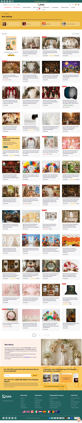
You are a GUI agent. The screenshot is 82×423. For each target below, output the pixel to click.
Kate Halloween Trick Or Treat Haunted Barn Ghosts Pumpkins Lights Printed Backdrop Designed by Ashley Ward (50, 76)
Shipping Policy (37, 401)
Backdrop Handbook (75, 407)
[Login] (72, 4)
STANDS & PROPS (64, 7)
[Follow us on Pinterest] (10, 1)
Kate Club (22, 401)
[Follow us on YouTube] (13, 1)
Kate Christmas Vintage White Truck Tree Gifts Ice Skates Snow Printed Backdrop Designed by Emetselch (30, 52)
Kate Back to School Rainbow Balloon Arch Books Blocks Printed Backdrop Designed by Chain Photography (50, 176)
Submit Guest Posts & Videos (55, 405)
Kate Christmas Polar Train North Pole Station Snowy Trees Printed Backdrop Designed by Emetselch (10, 226)
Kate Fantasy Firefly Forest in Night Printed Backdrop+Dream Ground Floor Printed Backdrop (70, 299)
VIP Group (22, 400)
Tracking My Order (24, 407)
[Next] (48, 335)
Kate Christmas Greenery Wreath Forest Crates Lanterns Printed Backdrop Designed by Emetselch (51, 275)
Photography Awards (54, 398)
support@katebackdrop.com (7, 400)
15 (45, 335)
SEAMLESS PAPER (26, 7)
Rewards (51, 400)
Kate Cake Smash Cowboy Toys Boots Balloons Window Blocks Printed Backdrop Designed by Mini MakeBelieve (51, 250)
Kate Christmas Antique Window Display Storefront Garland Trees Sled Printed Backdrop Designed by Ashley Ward (71, 200)
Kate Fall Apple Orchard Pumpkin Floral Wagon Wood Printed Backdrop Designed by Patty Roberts (70, 128)
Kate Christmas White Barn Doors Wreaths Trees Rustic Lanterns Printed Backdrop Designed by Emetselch (10, 275)
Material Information (38, 400)
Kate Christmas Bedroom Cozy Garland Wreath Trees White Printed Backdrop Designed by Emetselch (30, 275)
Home (3, 13)
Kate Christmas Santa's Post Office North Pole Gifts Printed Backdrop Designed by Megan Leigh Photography (10, 176)
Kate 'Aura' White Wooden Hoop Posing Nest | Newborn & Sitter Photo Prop (51, 151)
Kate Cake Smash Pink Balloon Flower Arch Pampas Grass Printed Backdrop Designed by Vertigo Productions (30, 299)
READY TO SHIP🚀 (37, 7)
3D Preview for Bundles (75, 398)
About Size (22, 403)
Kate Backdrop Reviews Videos (55, 403)
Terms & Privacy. (12, 386)
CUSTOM (73, 7)
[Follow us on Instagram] (4, 1)
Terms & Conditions (38, 407)
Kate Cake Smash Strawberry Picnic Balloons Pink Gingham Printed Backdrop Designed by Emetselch (70, 275)
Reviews (72, 400)
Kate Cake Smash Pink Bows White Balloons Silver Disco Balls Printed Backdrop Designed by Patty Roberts (30, 325)
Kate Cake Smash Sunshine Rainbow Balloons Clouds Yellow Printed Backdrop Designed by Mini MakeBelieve (31, 226)
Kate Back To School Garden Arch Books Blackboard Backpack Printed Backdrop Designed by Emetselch (71, 176)
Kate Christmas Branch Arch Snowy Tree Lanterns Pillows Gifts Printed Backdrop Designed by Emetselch (71, 52)
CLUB (43, 9)
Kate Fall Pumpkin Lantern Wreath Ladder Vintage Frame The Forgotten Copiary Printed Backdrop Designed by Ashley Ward (30, 77)
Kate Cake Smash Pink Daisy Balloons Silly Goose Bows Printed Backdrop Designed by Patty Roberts (70, 152)
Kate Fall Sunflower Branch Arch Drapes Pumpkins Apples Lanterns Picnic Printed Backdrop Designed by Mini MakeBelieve (51, 201)
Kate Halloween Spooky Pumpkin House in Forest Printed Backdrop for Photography (71, 325)
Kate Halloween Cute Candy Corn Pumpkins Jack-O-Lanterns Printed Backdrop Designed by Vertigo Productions (70, 250)
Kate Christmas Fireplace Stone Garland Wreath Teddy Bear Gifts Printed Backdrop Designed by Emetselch (51, 299)
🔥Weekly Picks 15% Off (41, 1)
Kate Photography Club (75, 401)
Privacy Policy (37, 405)
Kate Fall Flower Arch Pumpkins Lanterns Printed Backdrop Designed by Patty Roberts (11, 76)
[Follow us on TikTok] (7, 1)
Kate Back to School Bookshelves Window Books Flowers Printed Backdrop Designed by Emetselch (9, 200)
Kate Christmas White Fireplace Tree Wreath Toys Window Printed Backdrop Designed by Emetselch (30, 200)
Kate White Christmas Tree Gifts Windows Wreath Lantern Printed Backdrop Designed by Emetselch (9, 250)
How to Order (73, 405)
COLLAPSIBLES (55, 7)
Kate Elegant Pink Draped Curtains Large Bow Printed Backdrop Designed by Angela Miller (11, 299)
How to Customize (74, 403)
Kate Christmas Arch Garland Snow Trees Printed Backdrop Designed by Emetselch (50, 52)
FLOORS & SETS (46, 7)
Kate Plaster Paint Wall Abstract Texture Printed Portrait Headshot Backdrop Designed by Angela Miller (51, 128)
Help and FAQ (23, 405)
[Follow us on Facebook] (2, 1)
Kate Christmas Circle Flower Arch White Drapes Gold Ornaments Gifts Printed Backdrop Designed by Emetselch (31, 102)
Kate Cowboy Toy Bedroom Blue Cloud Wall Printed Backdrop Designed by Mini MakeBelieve (31, 250)
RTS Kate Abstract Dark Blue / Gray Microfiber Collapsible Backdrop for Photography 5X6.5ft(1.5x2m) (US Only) (70, 102)
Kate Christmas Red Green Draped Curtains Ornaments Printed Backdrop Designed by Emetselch (50, 102)
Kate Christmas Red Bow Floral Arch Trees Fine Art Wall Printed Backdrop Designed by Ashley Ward (10, 102)
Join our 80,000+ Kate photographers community (54, 386)
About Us (36, 398)
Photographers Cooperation (55, 401)
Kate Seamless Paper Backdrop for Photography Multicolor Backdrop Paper (31, 127)
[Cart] (75, 4)
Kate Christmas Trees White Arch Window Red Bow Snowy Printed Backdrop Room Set (49, 226)
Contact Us (23, 398)
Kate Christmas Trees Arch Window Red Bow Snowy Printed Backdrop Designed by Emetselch (31, 152)
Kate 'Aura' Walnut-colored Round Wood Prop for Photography (11, 324)
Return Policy (37, 403)
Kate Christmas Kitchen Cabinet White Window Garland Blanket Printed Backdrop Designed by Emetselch (70, 226)
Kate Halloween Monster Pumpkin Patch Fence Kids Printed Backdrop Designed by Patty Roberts (71, 76)
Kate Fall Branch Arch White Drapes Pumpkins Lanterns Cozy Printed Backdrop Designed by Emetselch (10, 128)
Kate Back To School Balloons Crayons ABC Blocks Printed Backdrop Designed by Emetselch (31, 176)
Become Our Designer (54, 407)
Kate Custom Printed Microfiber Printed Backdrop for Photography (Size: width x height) (11, 152)
